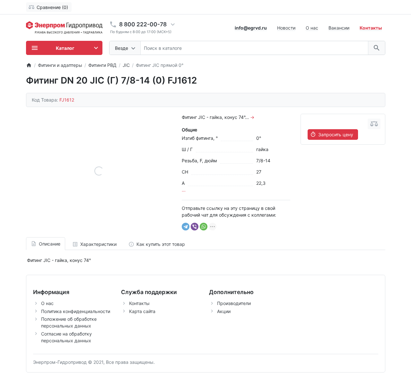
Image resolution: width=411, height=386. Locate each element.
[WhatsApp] (203, 226)
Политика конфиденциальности (75, 311)
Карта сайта (142, 311)
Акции (224, 311)
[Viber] (194, 226)
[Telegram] (185, 226)
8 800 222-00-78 (143, 24)
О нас (312, 28)
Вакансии (338, 28)
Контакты (139, 303)
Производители (234, 303)
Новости (286, 28)
